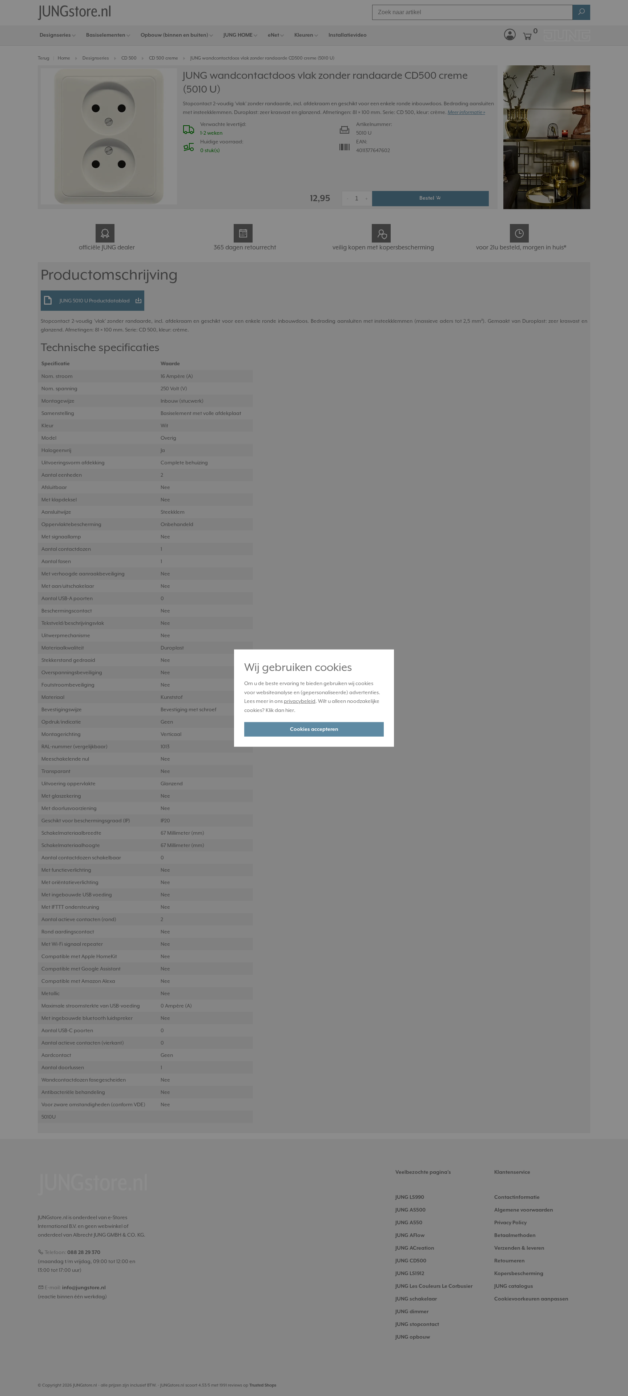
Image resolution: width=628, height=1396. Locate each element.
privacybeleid (299, 701)
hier (289, 710)
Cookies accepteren (314, 729)
